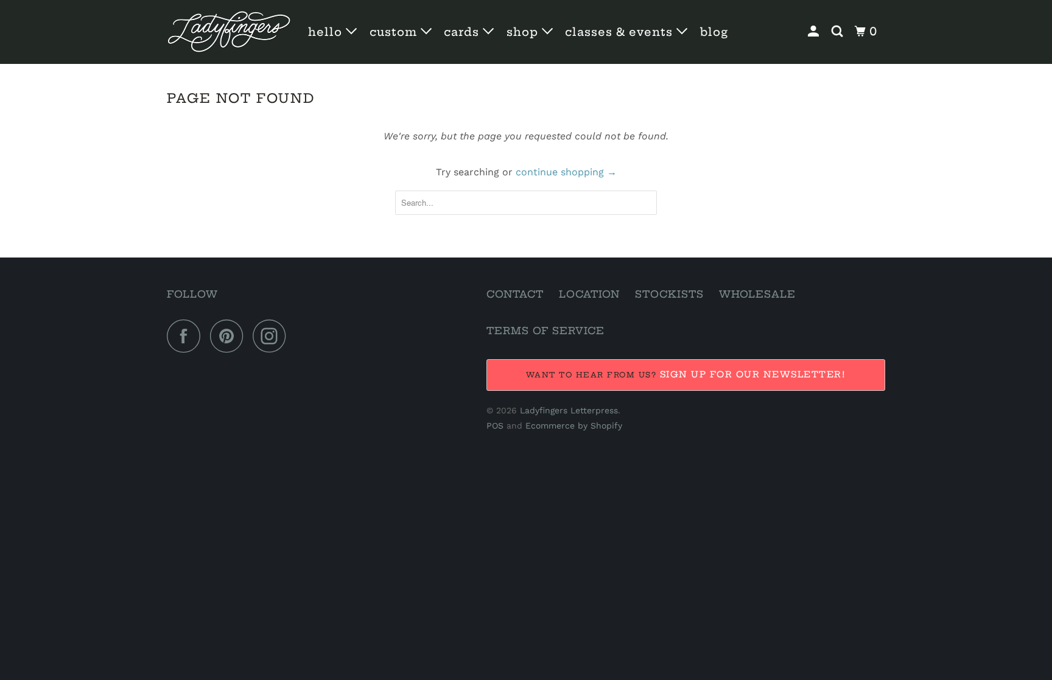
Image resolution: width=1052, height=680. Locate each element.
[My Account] (814, 31)
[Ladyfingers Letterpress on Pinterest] (230, 335)
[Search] (838, 31)
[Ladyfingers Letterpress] (229, 32)
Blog (714, 32)
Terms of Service (545, 330)
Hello (327, 32)
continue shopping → (566, 172)
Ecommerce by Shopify (573, 425)
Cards (463, 32)
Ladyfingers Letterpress (569, 410)
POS (494, 425)
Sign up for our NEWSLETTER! (753, 374)
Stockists (669, 294)
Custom (395, 32)
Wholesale (757, 294)
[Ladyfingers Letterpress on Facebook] (187, 335)
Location (589, 294)
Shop (524, 32)
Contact (515, 294)
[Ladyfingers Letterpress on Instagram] (273, 335)
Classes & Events (620, 32)
